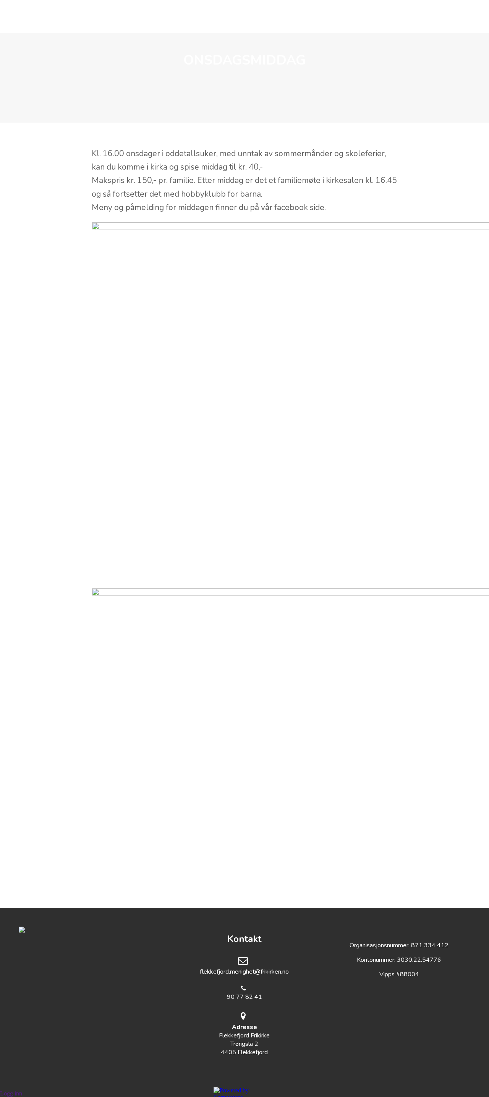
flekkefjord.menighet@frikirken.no (244, 972)
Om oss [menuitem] (149, 16)
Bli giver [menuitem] (338, 16)
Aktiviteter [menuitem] (198, 16)
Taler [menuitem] (295, 16)
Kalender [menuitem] (251, 16)
